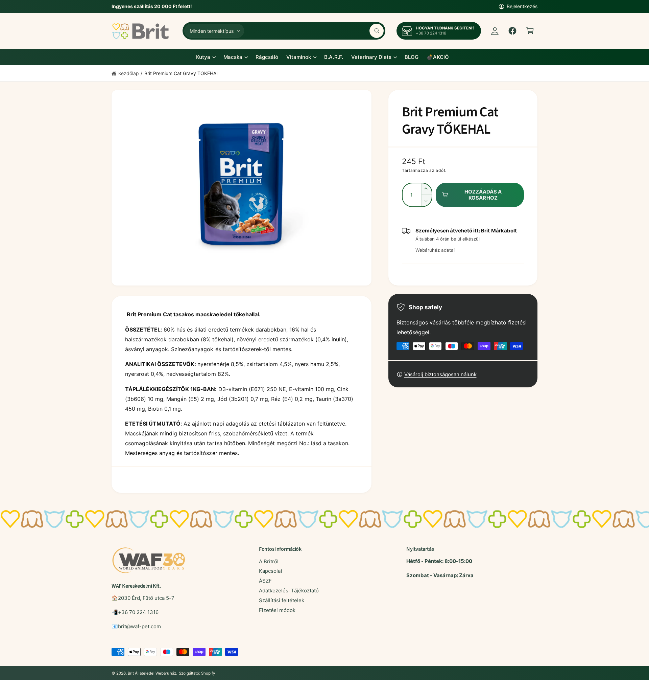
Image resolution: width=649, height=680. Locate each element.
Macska (232, 57)
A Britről (269, 561)
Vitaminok (298, 57)
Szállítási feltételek (281, 600)
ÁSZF (265, 580)
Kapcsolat (270, 571)
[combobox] (315, 31)
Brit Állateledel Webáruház (152, 673)
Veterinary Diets (371, 57)
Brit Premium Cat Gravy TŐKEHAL (181, 73)
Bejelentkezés (522, 6)
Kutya (203, 57)
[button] (530, 31)
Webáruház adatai (435, 250)
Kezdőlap (128, 73)
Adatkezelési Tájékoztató (289, 590)
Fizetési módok (277, 610)
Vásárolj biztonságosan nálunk (440, 374)
